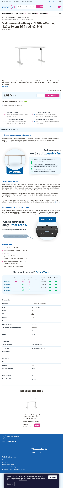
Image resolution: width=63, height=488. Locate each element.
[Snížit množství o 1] (41, 95)
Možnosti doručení (56, 90)
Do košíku (53, 95)
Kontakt (4, 460)
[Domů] (3, 18)
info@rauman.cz (12, 441)
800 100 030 (13, 437)
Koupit (37, 425)
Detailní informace (31, 87)
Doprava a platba (6, 1)
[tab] (6, 130)
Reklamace (16, 1)
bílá (32, 310)
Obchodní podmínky (27, 1)
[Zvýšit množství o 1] (43, 95)
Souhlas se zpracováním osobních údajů (14, 469)
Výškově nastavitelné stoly (39, 303)
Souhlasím (53, 477)
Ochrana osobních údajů (9, 467)
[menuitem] (8, 13)
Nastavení (10, 484)
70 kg (33, 317)
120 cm (34, 362)
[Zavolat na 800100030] (55, 1)
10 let (33, 314)
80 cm (33, 365)
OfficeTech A (35, 327)
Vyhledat (40, 6)
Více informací (23, 480)
